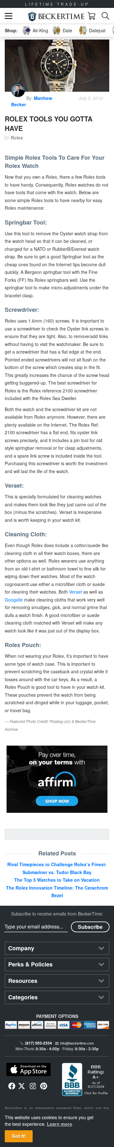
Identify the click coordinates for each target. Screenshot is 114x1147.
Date (67, 30)
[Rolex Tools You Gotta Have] (57, 66)
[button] (8, 16)
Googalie (14, 599)
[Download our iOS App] (28, 1069)
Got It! (19, 1135)
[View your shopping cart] (91, 15)
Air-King (40, 30)
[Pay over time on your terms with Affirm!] (57, 779)
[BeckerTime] (56, 16)
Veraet (75, 592)
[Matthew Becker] (18, 98)
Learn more (59, 1124)
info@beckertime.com (77, 1042)
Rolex (17, 137)
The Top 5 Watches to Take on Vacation (57, 880)
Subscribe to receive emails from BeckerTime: (57, 913)
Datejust (97, 30)
